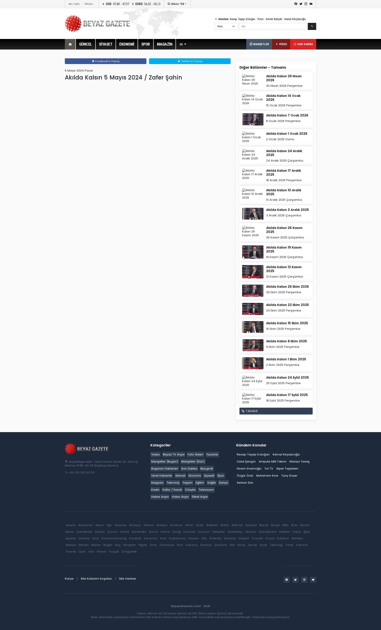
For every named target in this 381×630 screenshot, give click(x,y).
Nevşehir (129, 545)
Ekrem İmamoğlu (249, 468)
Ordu (153, 545)
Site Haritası (127, 579)
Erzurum (204, 532)
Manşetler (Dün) (193, 461)
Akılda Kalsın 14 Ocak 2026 (283, 98)
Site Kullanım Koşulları (96, 579)
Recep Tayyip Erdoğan (242, 19)
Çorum (112, 532)
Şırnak (252, 545)
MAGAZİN (164, 44)
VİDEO (282, 44)
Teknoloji (173, 483)
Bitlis (285, 525)
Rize (180, 545)
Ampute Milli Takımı (272, 461)
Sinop (241, 545)
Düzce (153, 532)
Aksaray (120, 525)
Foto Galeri (195, 454)
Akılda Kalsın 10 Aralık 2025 (283, 192)
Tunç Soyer (289, 475)
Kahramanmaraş (114, 538)
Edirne (165, 532)
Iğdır (307, 532)
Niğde (142, 545)
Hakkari (284, 532)
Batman (237, 525)
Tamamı (278, 67)
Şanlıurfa (221, 545)
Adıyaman (85, 525)
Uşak (82, 551)
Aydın (200, 525)
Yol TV (269, 468)
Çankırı (100, 532)
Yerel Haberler (161, 475)
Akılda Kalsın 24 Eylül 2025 (287, 377)
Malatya (297, 538)
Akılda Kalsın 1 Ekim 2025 (286, 359)
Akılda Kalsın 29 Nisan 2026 (284, 78)
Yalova (101, 551)
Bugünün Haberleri (164, 468)
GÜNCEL (85, 44)
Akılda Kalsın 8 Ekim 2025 (286, 341)
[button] (183, 44)
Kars (163, 538)
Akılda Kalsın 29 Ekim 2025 (287, 286)
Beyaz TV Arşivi (174, 454)
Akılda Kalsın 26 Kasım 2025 (284, 230)
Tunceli (71, 551)
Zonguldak (129, 551)
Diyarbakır (139, 532)
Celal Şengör (246, 461)
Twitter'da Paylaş (191, 61)
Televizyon (206, 490)
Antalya (162, 525)
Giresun (250, 532)
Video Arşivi (180, 497)
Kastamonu (177, 538)
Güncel (180, 475)
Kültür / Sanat (172, 490)
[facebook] (295, 4)
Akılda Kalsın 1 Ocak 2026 (286, 133)
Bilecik (263, 525)
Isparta (71, 538)
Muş (118, 545)
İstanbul (84, 538)
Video (155, 454)
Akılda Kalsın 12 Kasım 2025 (284, 269)
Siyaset (209, 475)
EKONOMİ (126, 44)
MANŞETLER (260, 44)
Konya (270, 538)
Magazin (157, 483)
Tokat (289, 545)
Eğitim (200, 483)
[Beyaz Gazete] (87, 448)
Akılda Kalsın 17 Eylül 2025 (287, 395)
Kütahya (283, 538)
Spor (220, 475)
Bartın (225, 525)
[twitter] (301, 4)
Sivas (263, 545)
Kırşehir (244, 538)
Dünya (223, 483)
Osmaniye (167, 545)
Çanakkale (84, 532)
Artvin (189, 525)
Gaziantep (235, 532)
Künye (69, 579)
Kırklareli (230, 538)
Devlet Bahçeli (274, 19)
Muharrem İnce (267, 475)
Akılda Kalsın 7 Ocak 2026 (287, 115)
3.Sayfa (190, 490)
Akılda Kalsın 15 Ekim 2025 (287, 323)
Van (91, 551)
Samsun (206, 545)
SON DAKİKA (304, 44)
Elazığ (176, 532)
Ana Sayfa (74, 4)
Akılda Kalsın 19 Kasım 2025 (284, 249)
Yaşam (187, 483)
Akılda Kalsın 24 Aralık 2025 (284, 153)
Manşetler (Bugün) (164, 461)
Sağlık (211, 483)
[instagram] (306, 4)
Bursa (70, 532)
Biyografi (206, 468)
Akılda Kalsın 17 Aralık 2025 (283, 172)
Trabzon (302, 545)
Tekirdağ (276, 545)
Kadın (155, 490)
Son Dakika (189, 468)
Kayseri (193, 538)
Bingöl (275, 525)
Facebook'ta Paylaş (107, 61)
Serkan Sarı (245, 483)
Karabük (135, 538)
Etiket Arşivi (200, 497)
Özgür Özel (245, 475)
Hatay (297, 532)
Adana (70, 525)
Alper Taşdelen (287, 468)
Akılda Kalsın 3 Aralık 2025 (287, 210)
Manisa (71, 545)
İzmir (95, 538)
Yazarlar (212, 454)
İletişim (89, 4)
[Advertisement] (40, 121)
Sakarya (192, 545)
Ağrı (109, 525)
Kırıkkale (215, 538)
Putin (260, 19)
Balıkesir (212, 525)
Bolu (294, 525)
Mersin (96, 545)
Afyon (99, 525)
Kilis (204, 538)
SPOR (145, 44)
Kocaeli (257, 538)
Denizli (124, 532)
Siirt (232, 545)
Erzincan (189, 532)
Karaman (150, 538)
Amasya (135, 525)
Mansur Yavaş (299, 461)
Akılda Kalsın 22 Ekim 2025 (287, 305)
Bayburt (251, 525)
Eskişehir (219, 532)
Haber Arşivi (160, 497)
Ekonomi (195, 475)
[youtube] (311, 4)
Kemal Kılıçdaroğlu (295, 19)
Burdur (305, 525)
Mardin (84, 545)
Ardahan (176, 525)
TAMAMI (251, 411)
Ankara (177, 4)
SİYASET (105, 44)
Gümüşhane (267, 532)
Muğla (107, 545)
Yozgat (114, 551)
